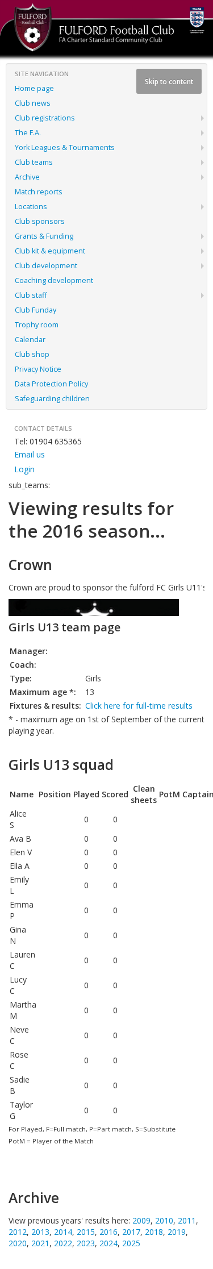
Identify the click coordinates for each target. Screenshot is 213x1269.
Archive (27, 177)
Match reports (38, 192)
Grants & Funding (44, 236)
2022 (63, 1243)
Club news (33, 103)
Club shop (32, 354)
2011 (187, 1220)
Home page (34, 88)
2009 (141, 1220)
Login (24, 469)
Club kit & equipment (50, 251)
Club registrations (45, 118)
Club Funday (35, 310)
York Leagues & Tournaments (65, 147)
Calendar (30, 339)
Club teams (34, 162)
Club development (46, 266)
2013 (40, 1231)
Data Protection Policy (51, 384)
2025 (131, 1243)
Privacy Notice (38, 369)
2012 (18, 1231)
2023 (86, 1243)
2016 (108, 1231)
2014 (63, 1231)
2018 (154, 1231)
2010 (164, 1220)
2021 (40, 1243)
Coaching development (54, 280)
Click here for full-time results (139, 705)
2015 (86, 1231)
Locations (31, 206)
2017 (131, 1231)
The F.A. (28, 133)
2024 (108, 1243)
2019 (177, 1231)
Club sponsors (40, 221)
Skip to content (169, 81)
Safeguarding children (52, 398)
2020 (18, 1243)
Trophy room (37, 325)
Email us (29, 454)
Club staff (31, 295)
